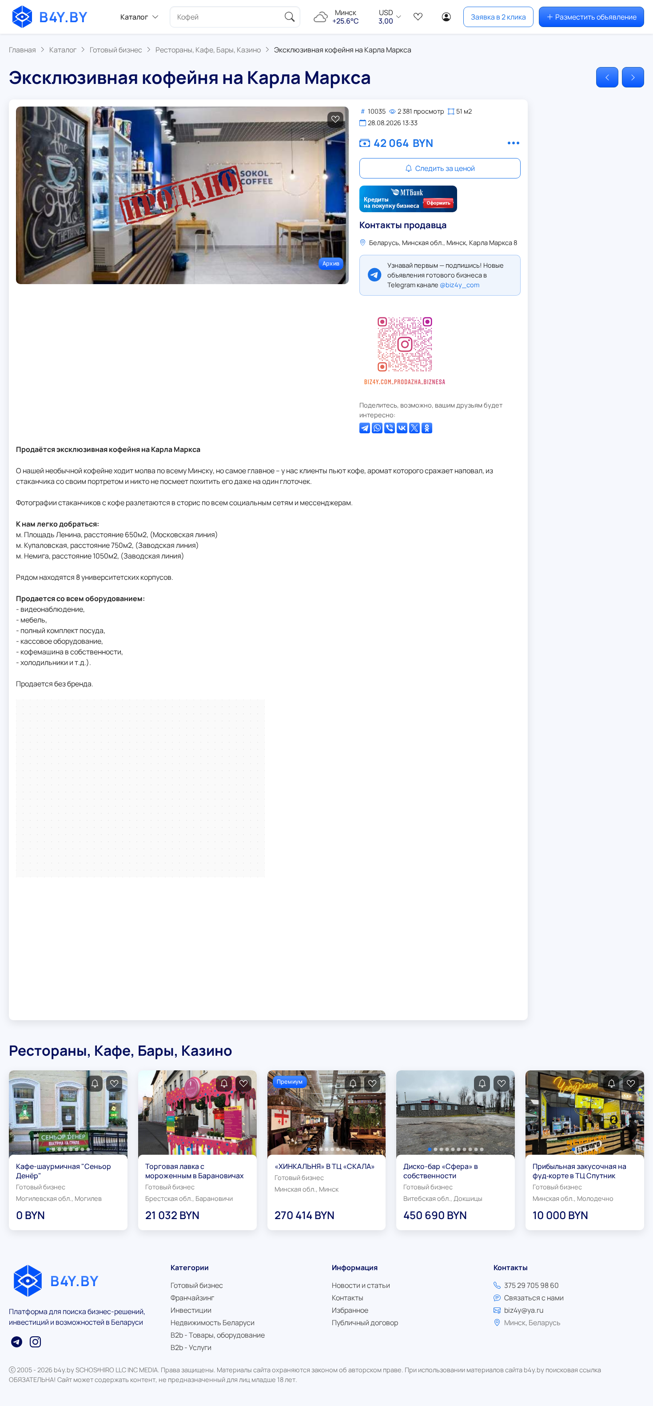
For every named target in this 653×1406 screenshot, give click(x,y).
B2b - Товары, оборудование (218, 1335)
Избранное (350, 1310)
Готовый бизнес (197, 1285)
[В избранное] (335, 120)
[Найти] (289, 17)
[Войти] (446, 17)
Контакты (347, 1298)
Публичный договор (365, 1322)
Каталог (134, 17)
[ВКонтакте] (402, 428)
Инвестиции (191, 1310)
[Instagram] (404, 348)
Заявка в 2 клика (498, 17)
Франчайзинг (192, 1298)
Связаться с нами (534, 1298)
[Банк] (408, 199)
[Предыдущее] (607, 77)
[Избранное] (418, 17)
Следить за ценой (444, 168)
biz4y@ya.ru (524, 1310)
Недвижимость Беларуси (213, 1322)
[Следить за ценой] (95, 1084)
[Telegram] (364, 428)
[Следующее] (633, 77)
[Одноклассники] (427, 428)
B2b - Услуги (191, 1347)
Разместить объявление (596, 17)
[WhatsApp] (377, 428)
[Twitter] (414, 428)
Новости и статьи (361, 1285)
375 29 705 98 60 (531, 1285)
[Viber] (389, 428)
